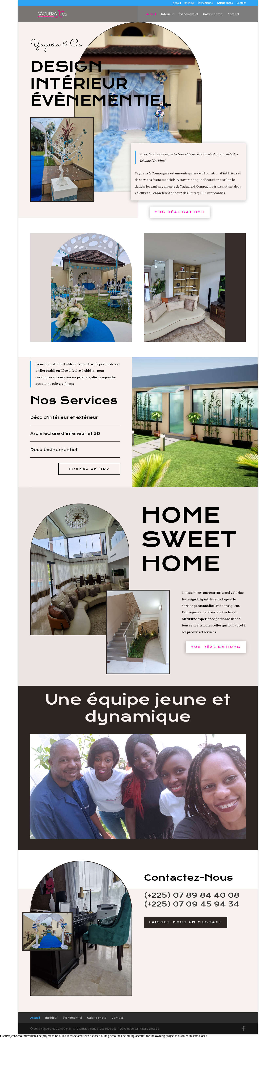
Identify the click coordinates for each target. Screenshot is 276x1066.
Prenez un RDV (89, 469)
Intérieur (189, 3)
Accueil (177, 3)
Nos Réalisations (180, 212)
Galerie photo (225, 3)
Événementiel (205, 3)
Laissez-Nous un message (185, 922)
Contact (241, 3)
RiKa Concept (149, 1028)
